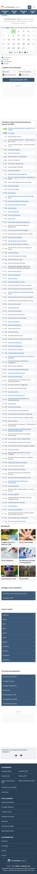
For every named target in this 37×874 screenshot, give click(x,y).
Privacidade (4, 846)
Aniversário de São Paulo (16, 395)
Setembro (6, 646)
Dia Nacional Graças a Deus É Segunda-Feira (21, 197)
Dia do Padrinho (13, 486)
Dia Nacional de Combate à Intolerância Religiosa (21, 357)
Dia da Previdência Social (16, 373)
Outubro (5, 651)
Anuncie (3, 855)
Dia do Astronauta (14, 215)
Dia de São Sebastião (15, 346)
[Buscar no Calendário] (29, 7)
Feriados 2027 (32, 12)
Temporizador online (9, 695)
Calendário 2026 (4, 12)
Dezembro (6, 660)
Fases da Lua (25, 75)
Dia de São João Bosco (15, 509)
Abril (4, 624)
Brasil (17, 7)
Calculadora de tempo (10, 699)
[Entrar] (34, 7)
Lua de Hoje (4, 792)
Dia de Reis (12, 193)
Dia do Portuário (13, 449)
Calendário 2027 (23, 12)
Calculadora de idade (10, 704)
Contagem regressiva (10, 686)
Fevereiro (6, 615)
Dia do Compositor (14, 275)
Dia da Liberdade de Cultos (17, 205)
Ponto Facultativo (26, 72)
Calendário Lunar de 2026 (8, 787)
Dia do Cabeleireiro (14, 325)
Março (5, 619)
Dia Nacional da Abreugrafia (17, 174)
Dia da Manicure (13, 307)
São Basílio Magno (14, 150)
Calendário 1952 (8, 598)
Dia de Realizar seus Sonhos (17, 241)
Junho (5, 633)
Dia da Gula (12, 403)
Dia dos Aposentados (15, 376)
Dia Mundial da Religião (16, 353)
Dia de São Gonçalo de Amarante (19, 222)
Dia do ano (6, 690)
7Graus (17, 866)
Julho (4, 637)
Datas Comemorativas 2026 (8, 781)
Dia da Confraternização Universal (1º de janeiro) (21, 129)
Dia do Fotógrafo (13, 212)
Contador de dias (8, 681)
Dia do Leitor (12, 208)
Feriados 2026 (14, 12)
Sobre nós (4, 841)
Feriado (7, 72)
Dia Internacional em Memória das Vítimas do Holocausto (19, 430)
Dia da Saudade (13, 494)
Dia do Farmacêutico (15, 342)
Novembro (6, 655)
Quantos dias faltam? (10, 677)
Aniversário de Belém (15, 237)
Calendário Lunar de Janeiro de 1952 (15, 593)
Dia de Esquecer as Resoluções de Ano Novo (21, 293)
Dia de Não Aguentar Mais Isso (18, 201)
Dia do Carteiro (13, 392)
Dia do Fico (11, 218)
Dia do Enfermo (13, 253)
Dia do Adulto (12, 278)
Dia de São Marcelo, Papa (16, 282)
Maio (4, 628)
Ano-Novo (11, 133)
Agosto (5, 642)
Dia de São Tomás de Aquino (17, 462)
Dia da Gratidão (13, 186)
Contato (3, 851)
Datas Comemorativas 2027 (27, 781)
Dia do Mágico (13, 506)
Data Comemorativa (10, 75)
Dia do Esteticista (14, 321)
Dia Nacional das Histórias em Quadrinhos (18, 481)
